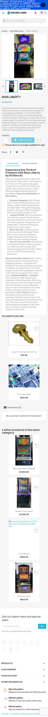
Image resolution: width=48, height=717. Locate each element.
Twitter (11, 643)
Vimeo (31, 643)
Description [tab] (12, 163)
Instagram (38, 643)
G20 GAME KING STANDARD (24, 468)
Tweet (16, 152)
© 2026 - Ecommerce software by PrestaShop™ (23, 713)
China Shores (24, 554)
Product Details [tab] (29, 163)
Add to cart (23, 140)
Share (10, 152)
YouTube (18, 643)
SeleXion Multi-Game (24, 511)
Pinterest (23, 152)
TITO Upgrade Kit (24, 394)
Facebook (4, 643)
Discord (18, 649)
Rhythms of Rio (24, 596)
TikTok (11, 649)
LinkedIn (4, 649)
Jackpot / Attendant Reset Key (24, 352)
